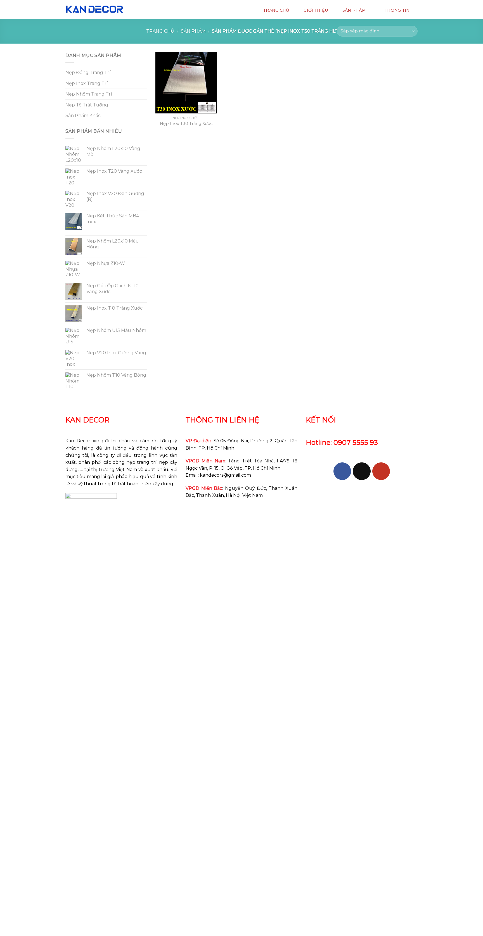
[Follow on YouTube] (381, 471)
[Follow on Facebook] (342, 471)
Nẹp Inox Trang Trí (86, 83)
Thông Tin (397, 10)
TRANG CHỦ (276, 10)
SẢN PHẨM (354, 10)
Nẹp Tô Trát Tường (86, 105)
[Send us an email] (361, 471)
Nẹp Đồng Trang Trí (88, 72)
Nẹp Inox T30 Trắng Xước (186, 123)
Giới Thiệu (316, 10)
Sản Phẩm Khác (83, 115)
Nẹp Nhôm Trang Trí (88, 94)
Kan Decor (77, 440)
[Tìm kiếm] (138, 10)
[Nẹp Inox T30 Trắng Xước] (186, 82)
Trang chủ (160, 31)
